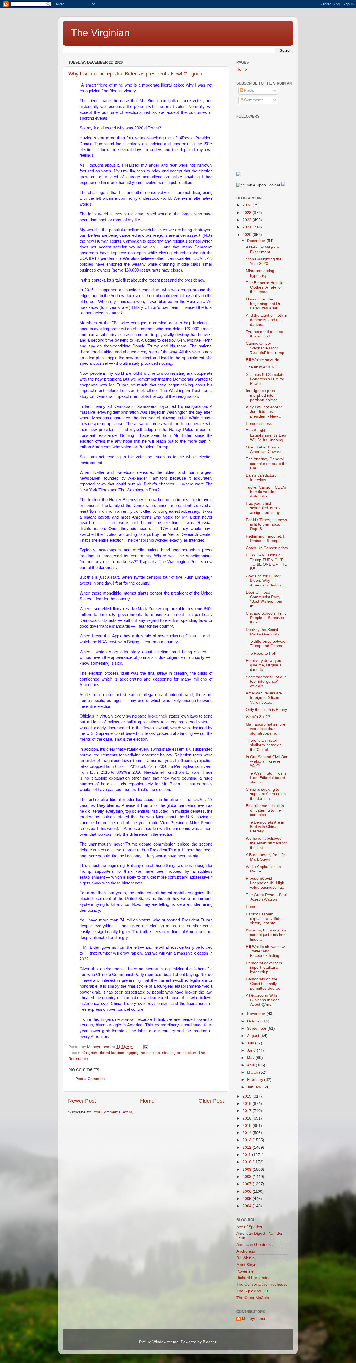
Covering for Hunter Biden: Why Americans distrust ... (266, 580)
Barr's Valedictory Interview (261, 477)
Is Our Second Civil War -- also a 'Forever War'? (267, 761)
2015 (248, 1125)
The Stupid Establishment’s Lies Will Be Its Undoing (266, 435)
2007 (248, 1184)
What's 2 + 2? (258, 717)
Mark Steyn (246, 1265)
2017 (248, 1111)
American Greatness (254, 1245)
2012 (248, 1147)
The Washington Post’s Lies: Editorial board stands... (266, 777)
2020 (248, 235)
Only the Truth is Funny (266, 710)
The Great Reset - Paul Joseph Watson (266, 897)
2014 (248, 1133)
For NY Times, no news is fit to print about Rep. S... (266, 524)
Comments (253, 100)
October (254, 1021)
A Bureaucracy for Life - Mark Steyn (266, 857)
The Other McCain (252, 1298)
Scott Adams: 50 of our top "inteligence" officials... (266, 681)
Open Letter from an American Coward (264, 449)
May (251, 1058)
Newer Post (82, 1101)
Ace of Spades (249, 1227)
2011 (247, 1155)
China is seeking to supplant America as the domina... (266, 793)
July (251, 1043)
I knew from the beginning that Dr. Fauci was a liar (263, 303)
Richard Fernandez (253, 1278)
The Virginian (100, 32)
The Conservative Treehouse (262, 1284)
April (251, 1065)
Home (147, 1101)
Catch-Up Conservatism (267, 548)
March (253, 1072)
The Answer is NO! (262, 367)
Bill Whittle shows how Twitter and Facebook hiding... (265, 951)
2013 (248, 1140)
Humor (252, 906)
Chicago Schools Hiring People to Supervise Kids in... (266, 617)
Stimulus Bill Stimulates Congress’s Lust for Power (266, 379)
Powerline (245, 1271)
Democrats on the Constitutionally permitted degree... (265, 983)
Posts (248, 90)
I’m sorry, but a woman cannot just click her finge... (266, 934)
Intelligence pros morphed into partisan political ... (264, 395)
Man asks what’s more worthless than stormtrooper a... (265, 728)
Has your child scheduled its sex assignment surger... (266, 507)
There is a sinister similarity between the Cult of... (263, 744)
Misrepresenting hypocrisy (260, 273)
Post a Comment (90, 1079)
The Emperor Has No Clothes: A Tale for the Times (264, 287)
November (256, 1014)
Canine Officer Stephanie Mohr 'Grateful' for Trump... (267, 347)
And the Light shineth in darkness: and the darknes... (266, 319)
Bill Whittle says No (262, 360)
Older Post (211, 1101)
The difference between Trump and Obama (267, 643)
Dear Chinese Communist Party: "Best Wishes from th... (264, 599)
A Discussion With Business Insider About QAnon (262, 1000)
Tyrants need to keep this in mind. (264, 334)
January (254, 1087)
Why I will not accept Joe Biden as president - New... (264, 411)
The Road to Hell (261, 653)
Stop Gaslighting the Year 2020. (263, 261)
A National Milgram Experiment (262, 249)
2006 (248, 1191)
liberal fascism (111, 1053)
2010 (248, 1162)
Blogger (209, 1342)
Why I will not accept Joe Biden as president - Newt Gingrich (135, 74)
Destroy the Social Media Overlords (262, 632)
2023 (248, 213)
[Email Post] (145, 1047)
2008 (248, 1177)
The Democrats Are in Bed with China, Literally (265, 826)
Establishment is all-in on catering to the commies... (265, 810)
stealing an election (179, 1053)
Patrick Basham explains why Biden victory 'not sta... (265, 918)
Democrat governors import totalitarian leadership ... (264, 967)
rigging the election (143, 1053)
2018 (248, 1103)
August (253, 1036)
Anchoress (245, 1251)
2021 (248, 227)
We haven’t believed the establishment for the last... (266, 842)
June (252, 1050)
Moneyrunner (254, 1319)
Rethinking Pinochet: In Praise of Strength (266, 538)
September (257, 1028)
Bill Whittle (245, 1258)
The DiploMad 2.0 (252, 1291)
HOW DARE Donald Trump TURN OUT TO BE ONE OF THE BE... (266, 562)
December (256, 241)
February (255, 1080)
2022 (248, 220)
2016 (248, 1118)
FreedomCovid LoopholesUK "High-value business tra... (266, 882)
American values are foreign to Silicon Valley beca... (264, 697)
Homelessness (259, 424)
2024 (248, 205)
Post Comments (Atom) (113, 1112)
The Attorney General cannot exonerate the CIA (267, 463)
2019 (248, 1096)
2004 (248, 1206)
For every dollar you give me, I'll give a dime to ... (263, 665)
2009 (248, 1169)
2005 (248, 1199)
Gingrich (89, 1053)
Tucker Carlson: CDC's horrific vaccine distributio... (266, 491)
